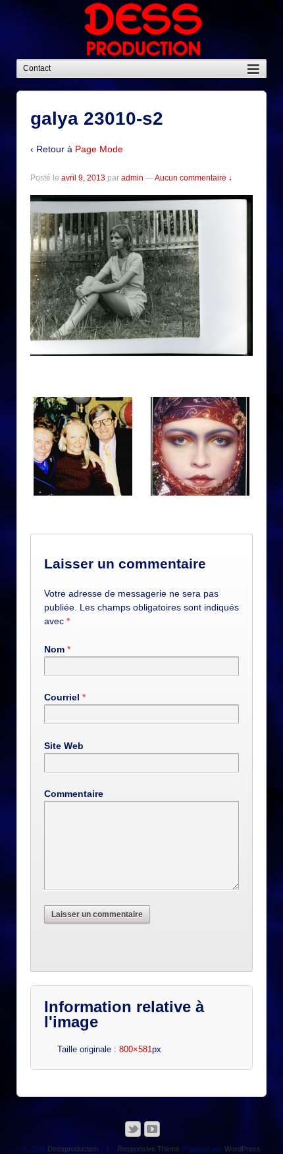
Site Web (64, 745)
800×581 (135, 1049)
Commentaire (73, 793)
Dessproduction (72, 1149)
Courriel (62, 697)
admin (132, 177)
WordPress (242, 1149)
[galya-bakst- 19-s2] (200, 446)
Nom (54, 649)
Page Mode (99, 149)
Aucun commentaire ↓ (193, 177)
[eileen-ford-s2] (83, 446)
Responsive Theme (148, 1149)
